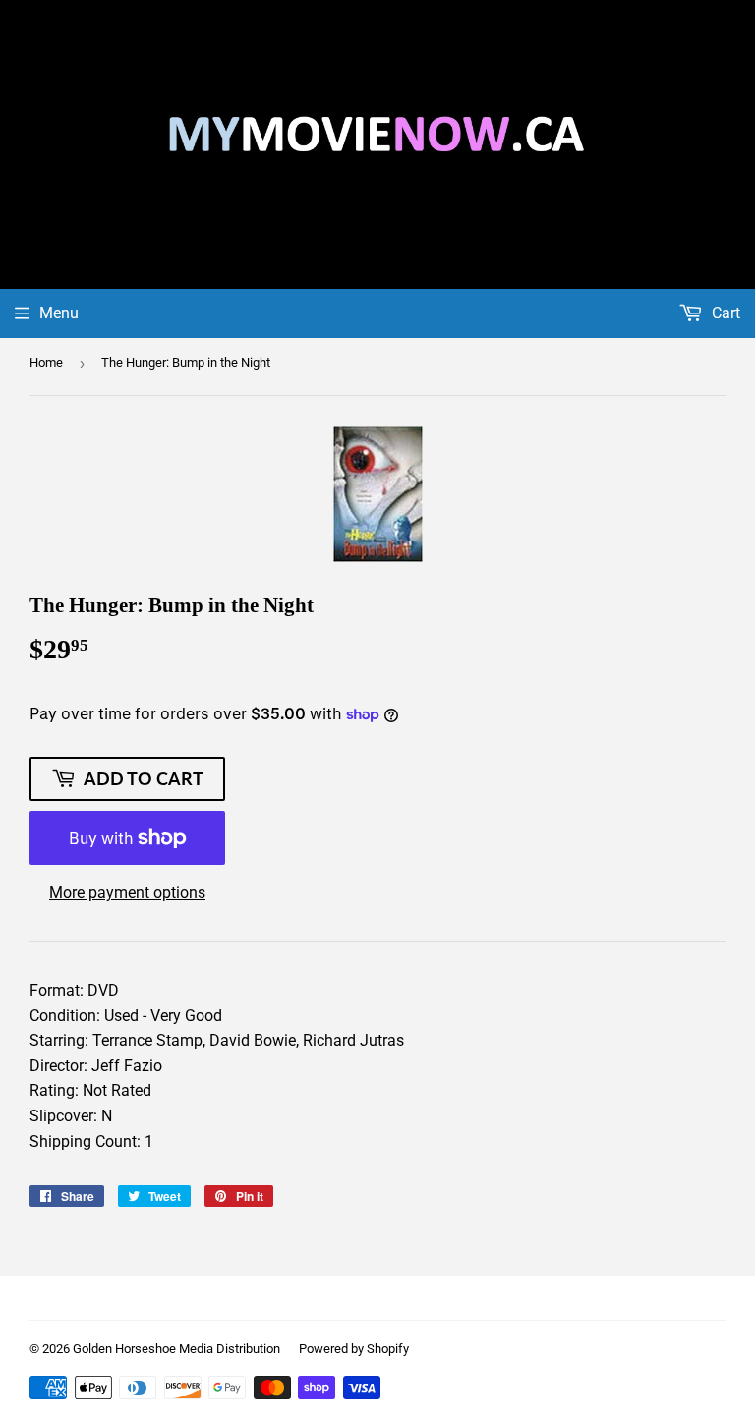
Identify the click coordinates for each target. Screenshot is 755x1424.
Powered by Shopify (354, 1348)
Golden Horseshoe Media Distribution (176, 1348)
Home (46, 362)
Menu (59, 313)
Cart (724, 313)
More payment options (127, 892)
